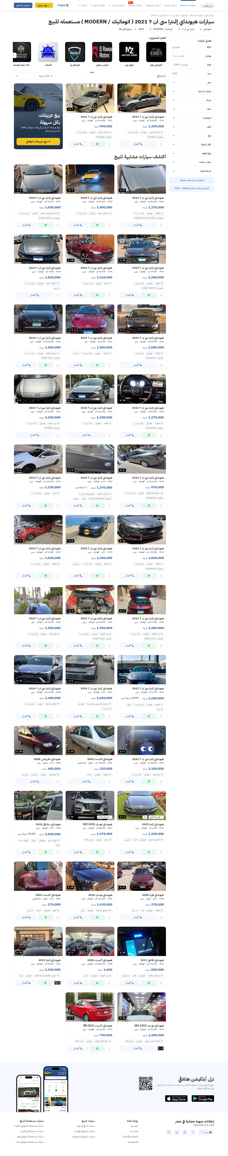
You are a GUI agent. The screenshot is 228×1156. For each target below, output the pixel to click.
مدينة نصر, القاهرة (154, 975)
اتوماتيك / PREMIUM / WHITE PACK (149, 218)
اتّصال (136, 144)
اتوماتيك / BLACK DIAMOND (100, 498)
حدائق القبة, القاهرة (153, 493)
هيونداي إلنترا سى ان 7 (86, 493)
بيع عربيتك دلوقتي (36, 142)
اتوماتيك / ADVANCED (154, 358)
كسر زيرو (56, 288)
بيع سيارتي (42, 5)
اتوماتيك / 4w (23, 840)
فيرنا (142, 910)
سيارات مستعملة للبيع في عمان (30, 1142)
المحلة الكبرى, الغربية (152, 1041)
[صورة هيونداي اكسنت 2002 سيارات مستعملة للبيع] (38, 876)
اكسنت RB (79, 1041)
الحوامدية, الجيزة (154, 839)
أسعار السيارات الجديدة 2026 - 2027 (192, 188)
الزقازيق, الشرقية (51, 703)
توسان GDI (89, 839)
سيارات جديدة (170, 5)
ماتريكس (34, 774)
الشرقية (106, 353)
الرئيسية (134, 1126)
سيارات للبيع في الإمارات (84, 1131)
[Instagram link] (169, 1132)
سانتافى (34, 840)
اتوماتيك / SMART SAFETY (49, 218)
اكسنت (89, 774)
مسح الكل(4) (125, 29)
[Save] (121, 87)
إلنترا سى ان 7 (133, 132)
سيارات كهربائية (135, 5)
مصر (206, 1132)
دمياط (106, 839)
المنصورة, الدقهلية (102, 910)
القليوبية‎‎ (157, 423)
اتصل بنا (134, 1131)
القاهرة (158, 213)
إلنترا (135, 839)
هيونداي (143, 132)
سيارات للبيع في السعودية (83, 1136)
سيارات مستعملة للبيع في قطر (30, 1136)
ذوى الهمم (126, 975)
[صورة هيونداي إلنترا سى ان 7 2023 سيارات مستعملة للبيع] (38, 599)
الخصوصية (133, 1142)
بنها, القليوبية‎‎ (156, 633)
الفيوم (55, 910)
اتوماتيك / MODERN (155, 137)
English (61, 5)
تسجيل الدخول (23, 5)
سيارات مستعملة (188, 5)
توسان (82, 910)
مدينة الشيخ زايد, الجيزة (49, 213)
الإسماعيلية (53, 633)
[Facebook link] (193, 1132)
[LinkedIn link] (177, 1132)
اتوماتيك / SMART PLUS (50, 358)
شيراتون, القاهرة (51, 353)
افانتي (134, 975)
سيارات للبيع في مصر (86, 1126)
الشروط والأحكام (130, 1136)
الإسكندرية (156, 774)
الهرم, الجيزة (52, 423)
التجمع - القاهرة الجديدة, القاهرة (46, 975)
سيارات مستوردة (153, 5)
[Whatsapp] (97, 144)
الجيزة (106, 283)
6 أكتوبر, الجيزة (155, 132)
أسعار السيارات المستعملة (192, 180)
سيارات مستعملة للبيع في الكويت (29, 1126)
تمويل (129, 704)
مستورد (76, 498)
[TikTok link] (185, 1132)
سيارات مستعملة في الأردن (32, 1131)
